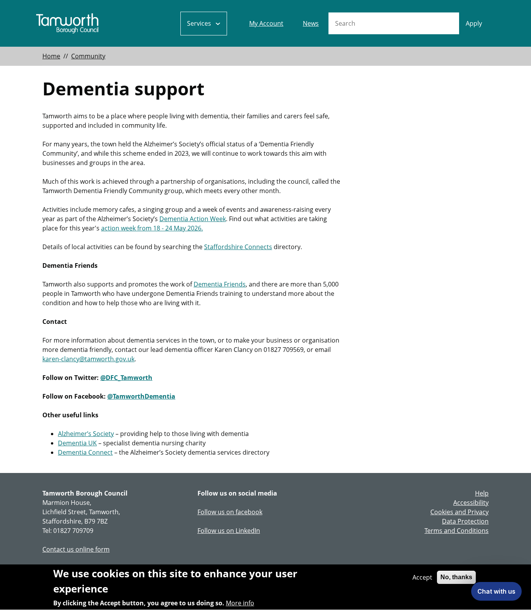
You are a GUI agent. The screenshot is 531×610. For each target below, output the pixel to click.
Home (51, 56)
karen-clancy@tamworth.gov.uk (88, 359)
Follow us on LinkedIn (228, 530)
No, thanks (456, 577)
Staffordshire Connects (238, 247)
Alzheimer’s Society (86, 433)
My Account (266, 23)
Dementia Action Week (192, 218)
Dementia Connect (85, 452)
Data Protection (465, 521)
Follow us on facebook (229, 512)
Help (482, 493)
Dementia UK (77, 443)
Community (88, 56)
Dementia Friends (220, 284)
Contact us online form (76, 549)
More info (240, 603)
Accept (422, 577)
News (311, 23)
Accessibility (471, 502)
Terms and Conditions (456, 530)
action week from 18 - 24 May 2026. (152, 228)
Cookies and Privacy (459, 512)
